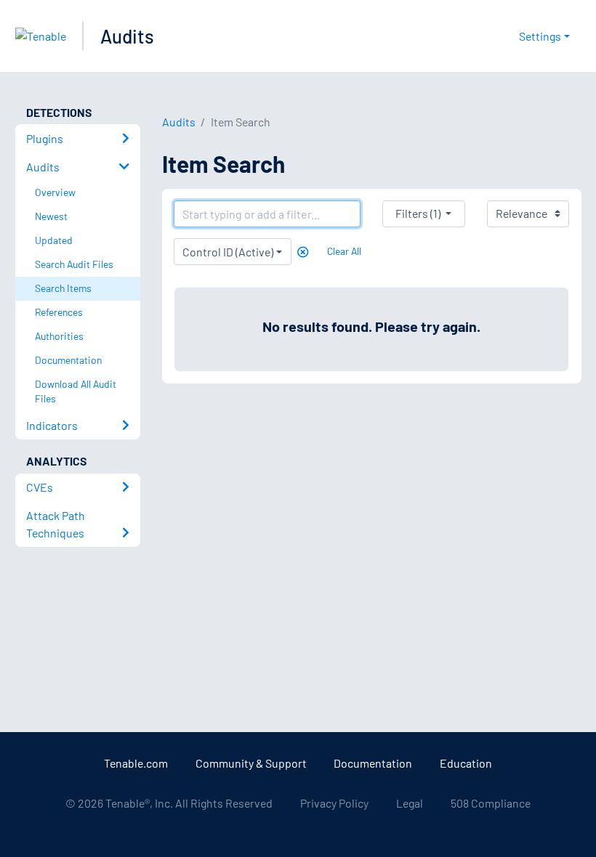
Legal (409, 803)
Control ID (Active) (227, 252)
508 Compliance (491, 803)
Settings (540, 36)
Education (466, 763)
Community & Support (251, 763)
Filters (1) (417, 213)
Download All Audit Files (75, 391)
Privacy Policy (334, 803)
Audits (127, 36)
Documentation (373, 763)
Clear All (344, 251)
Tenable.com (136, 763)
